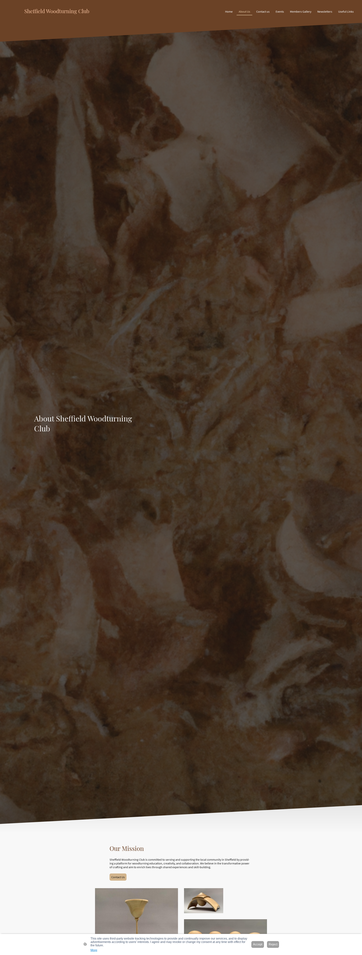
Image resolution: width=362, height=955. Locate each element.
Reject (273, 944)
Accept (257, 944)
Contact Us (118, 877)
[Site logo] (62, 18)
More (93, 950)
